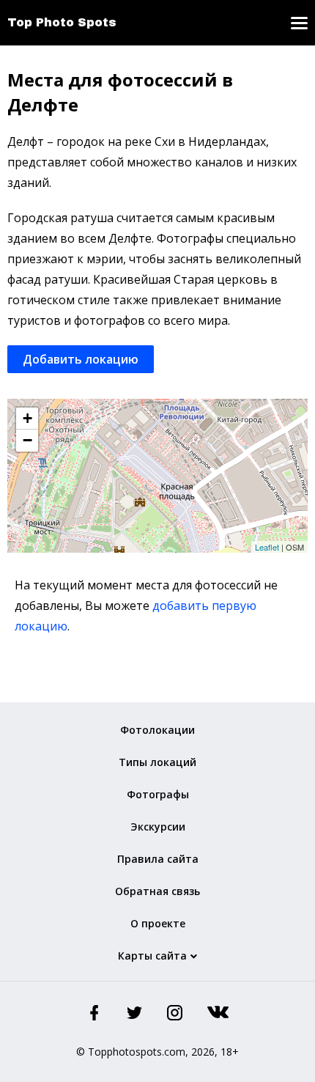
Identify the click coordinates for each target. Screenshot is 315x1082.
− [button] (27, 440)
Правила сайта (158, 859)
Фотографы (158, 794)
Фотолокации (157, 730)
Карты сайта (152, 956)
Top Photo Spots (61, 22)
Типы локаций (157, 762)
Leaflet (267, 547)
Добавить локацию (80, 359)
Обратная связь (157, 891)
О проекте (157, 923)
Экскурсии (157, 826)
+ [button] (27, 418)
